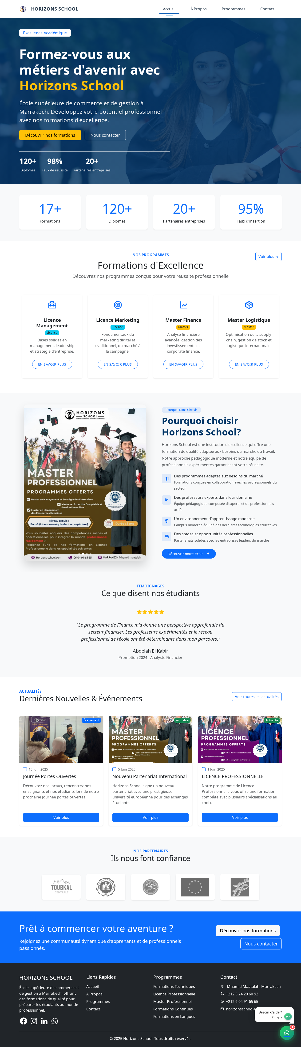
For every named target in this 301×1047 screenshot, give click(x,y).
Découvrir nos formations (50, 135)
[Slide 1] (79, 554)
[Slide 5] (167, 659)
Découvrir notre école (186, 553)
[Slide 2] (83, 554)
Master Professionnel (172, 1001)
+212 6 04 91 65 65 (242, 1001)
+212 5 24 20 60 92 (242, 994)
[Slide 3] (87, 554)
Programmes (233, 8)
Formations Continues (173, 1009)
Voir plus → (268, 256)
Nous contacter (105, 135)
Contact (267, 8)
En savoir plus (52, 364)
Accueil (169, 8)
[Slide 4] (90, 554)
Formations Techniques (174, 986)
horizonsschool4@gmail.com (251, 1009)
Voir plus (61, 817)
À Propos (198, 8)
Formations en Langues (174, 1016)
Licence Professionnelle (174, 994)
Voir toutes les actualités (257, 696)
